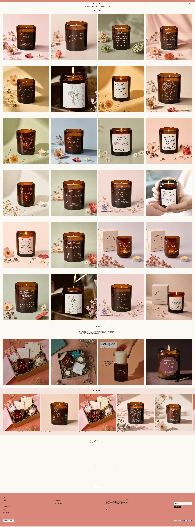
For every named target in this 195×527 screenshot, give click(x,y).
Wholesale (57, 502)
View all (97, 392)
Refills (93, 6)
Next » (99, 326)
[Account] (189, 3)
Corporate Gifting (102, 6)
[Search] (3, 3)
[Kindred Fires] (97, 3)
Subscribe (177, 506)
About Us (108, 6)
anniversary (111, 502)
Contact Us (57, 499)
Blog (3, 503)
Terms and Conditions (6, 511)
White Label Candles (58, 503)
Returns (4, 500)
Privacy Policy (5, 509)
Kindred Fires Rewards (6, 506)
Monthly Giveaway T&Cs (7, 512)
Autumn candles (115, 507)
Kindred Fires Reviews (6, 505)
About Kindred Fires (6, 502)
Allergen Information (6, 508)
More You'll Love (97, 391)
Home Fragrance (87, 6)
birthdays (119, 502)
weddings (115, 502)
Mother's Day (110, 503)
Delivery (4, 499)
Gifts (97, 6)
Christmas (110, 507)
